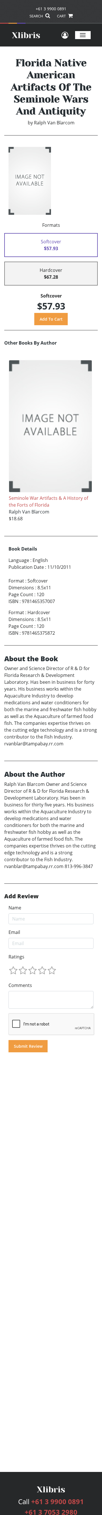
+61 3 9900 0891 (51, 8)
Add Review (21, 896)
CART (62, 16)
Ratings (16, 957)
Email (14, 932)
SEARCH (36, 16)
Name (14, 908)
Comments (20, 985)
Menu (83, 35)
